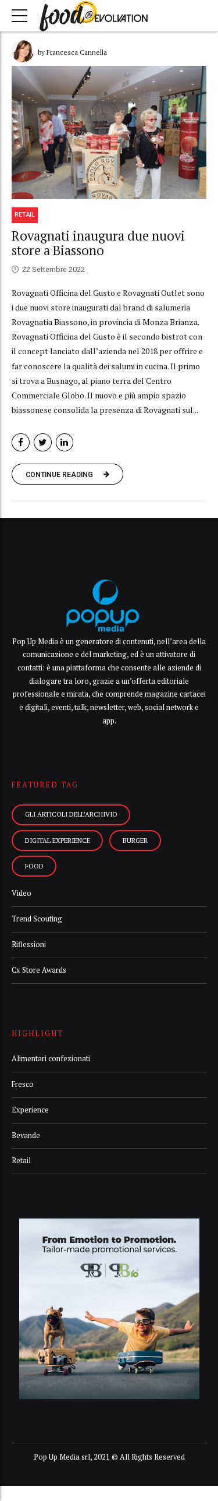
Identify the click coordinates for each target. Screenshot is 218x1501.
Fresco (23, 1084)
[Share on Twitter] (43, 442)
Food (34, 865)
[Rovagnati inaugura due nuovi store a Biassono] (109, 132)
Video (21, 893)
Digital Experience (57, 840)
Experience (30, 1110)
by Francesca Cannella (72, 52)
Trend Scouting (37, 919)
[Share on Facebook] (21, 442)
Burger (135, 840)
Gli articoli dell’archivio (71, 814)
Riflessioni (29, 944)
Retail (25, 214)
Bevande (26, 1135)
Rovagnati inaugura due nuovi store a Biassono (98, 243)
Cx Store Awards (39, 970)
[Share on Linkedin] (65, 442)
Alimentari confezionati (51, 1059)
